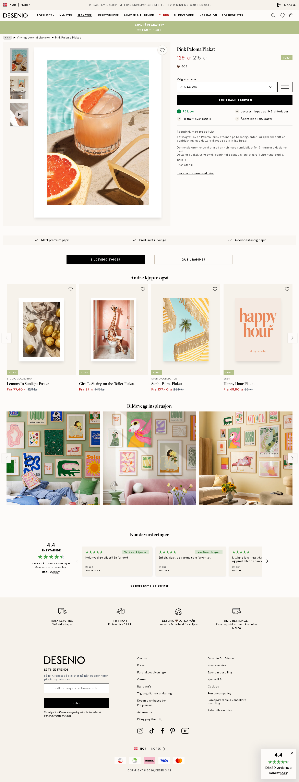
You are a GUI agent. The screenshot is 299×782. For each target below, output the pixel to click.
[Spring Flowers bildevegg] (149, 458)
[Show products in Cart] (291, 15)
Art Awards (144, 712)
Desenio (161, 770)
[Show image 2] (19, 87)
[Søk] (273, 15)
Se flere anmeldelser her (149, 585)
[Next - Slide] (292, 338)
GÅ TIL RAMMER (193, 259)
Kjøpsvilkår (215, 679)
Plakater (84, 15)
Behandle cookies (220, 710)
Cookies (213, 686)
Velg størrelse (187, 79)
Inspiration (208, 15)
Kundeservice (217, 665)
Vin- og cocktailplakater (33, 37)
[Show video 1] (19, 114)
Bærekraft (144, 686)
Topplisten (46, 15)
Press (141, 665)
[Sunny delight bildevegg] (245, 458)
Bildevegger (184, 15)
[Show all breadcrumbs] (7, 38)
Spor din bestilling (220, 672)
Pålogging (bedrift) (150, 719)
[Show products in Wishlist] (282, 15)
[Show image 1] (19, 60)
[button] (284, 87)
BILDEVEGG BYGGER (105, 259)
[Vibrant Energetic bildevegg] (53, 458)
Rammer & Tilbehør (139, 15)
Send (77, 703)
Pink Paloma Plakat (68, 37)
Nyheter (66, 15)
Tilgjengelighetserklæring (154, 693)
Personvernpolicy (69, 712)
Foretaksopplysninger (152, 672)
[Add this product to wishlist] (162, 50)
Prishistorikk (185, 165)
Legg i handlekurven (234, 100)
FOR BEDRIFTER (232, 15)
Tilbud (164, 15)
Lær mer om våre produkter (195, 173)
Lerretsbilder (108, 15)
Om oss (142, 658)
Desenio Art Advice (221, 658)
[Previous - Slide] (6, 338)
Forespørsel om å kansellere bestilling (227, 701)
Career (142, 679)
